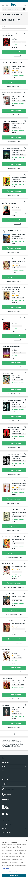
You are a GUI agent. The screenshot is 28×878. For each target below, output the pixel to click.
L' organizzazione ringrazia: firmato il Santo (12, 93)
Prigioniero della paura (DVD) (10, 537)
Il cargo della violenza (8, 373)
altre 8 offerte (17, 141)
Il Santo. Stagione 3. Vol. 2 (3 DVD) (11, 175)
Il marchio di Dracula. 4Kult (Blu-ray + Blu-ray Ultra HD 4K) (12, 34)
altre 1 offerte (19, 557)
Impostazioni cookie (14, 871)
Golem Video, (15, 236)
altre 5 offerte (17, 281)
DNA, (13, 653)
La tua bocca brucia (7, 481)
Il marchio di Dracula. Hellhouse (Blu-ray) (12, 318)
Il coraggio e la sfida (8, 621)
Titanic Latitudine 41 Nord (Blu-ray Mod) (11, 231)
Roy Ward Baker (17, 38)
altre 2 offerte (18, 393)
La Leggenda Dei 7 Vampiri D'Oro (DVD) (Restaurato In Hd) (11, 202)
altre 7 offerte (17, 114)
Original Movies (15, 541)
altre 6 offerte (17, 56)
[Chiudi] (26, 840)
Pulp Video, (14, 98)
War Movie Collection (17, 598)
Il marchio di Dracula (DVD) (9, 121)
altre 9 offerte (17, 168)
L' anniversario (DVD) (8, 678)
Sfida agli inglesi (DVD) (8, 594)
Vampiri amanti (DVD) (8, 563)
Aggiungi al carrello (15, 51)
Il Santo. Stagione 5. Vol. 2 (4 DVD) (11, 400)
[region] (14, 858)
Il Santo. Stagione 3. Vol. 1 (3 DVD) (11, 427)
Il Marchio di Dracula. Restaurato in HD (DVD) (12, 63)
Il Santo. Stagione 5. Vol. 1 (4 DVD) (11, 454)
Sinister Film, (15, 68)
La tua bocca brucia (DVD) (9, 259)
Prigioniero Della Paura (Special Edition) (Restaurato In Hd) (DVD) (11, 288)
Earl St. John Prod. (16, 377)
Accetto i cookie (14, 875)
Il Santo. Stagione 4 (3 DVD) (10, 510)
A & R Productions (16, 625)
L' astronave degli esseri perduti (11, 148)
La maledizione (6, 649)
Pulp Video (14, 568)
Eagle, (13, 39)
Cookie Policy (6, 868)
